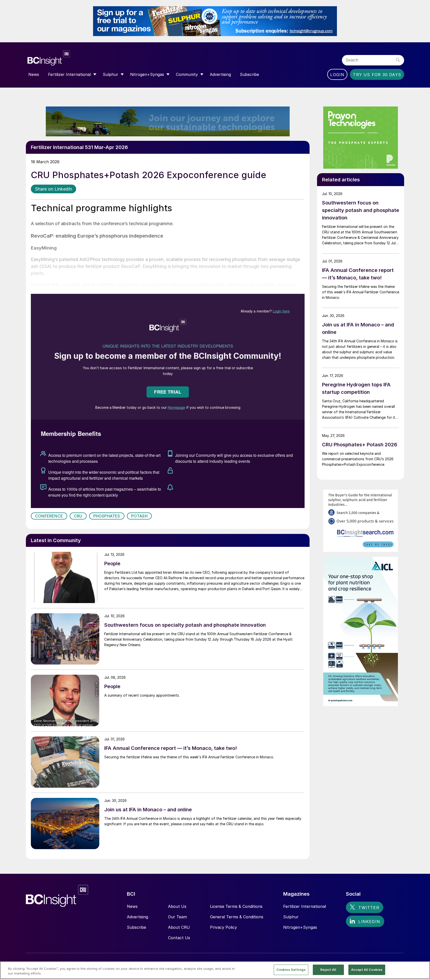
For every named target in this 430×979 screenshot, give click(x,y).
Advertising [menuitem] (220, 74)
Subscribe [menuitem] (249, 74)
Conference (49, 516)
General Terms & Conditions (236, 916)
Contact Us (179, 937)
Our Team (177, 916)
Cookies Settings (291, 970)
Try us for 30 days (377, 74)
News (132, 906)
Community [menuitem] (187, 74)
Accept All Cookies (366, 970)
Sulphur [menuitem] (110, 74)
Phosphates (106, 516)
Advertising (137, 916)
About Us (177, 906)
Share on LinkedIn (53, 189)
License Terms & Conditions (236, 906)
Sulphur (291, 916)
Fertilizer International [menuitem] (69, 74)
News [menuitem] (33, 74)
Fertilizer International (304, 906)
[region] (215, 970)
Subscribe (136, 927)
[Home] (79, 58)
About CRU (179, 927)
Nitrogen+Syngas (300, 927)
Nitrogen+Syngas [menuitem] (147, 74)
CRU (78, 516)
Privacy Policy (223, 927)
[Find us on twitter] (364, 907)
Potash (139, 516)
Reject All (328, 970)
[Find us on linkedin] (365, 921)
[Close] (422, 969)
